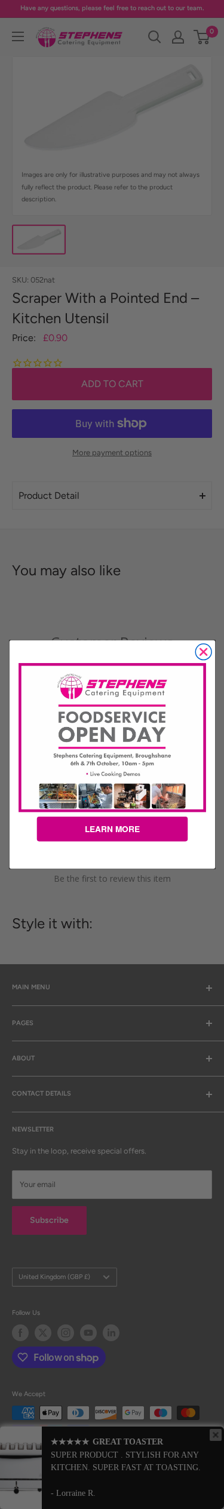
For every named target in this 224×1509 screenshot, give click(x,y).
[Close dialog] (203, 652)
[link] (112, 737)
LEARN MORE (112, 829)
